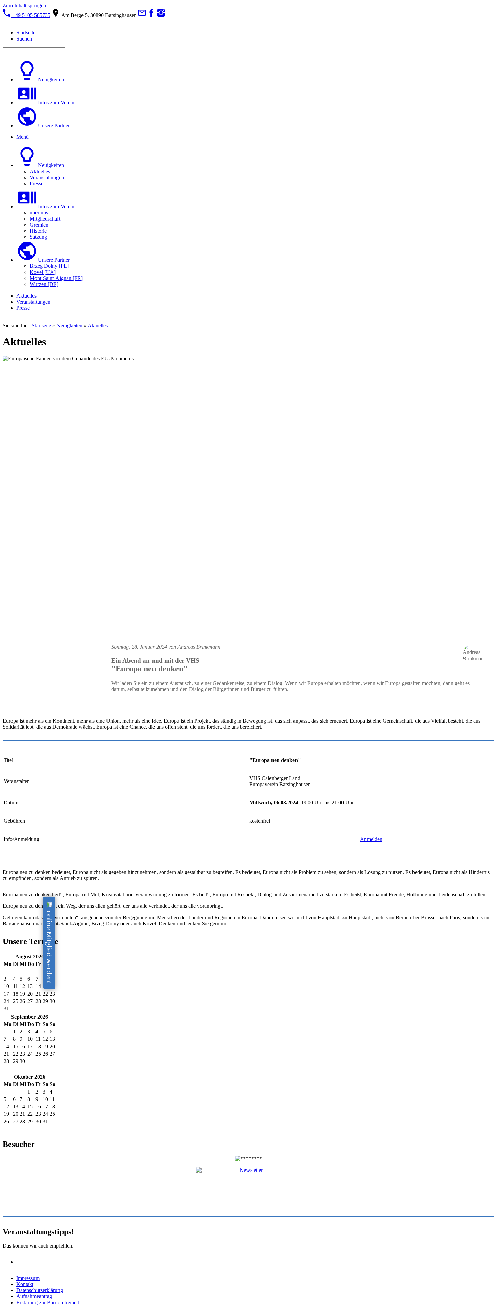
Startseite (41, 325)
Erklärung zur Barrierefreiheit (47, 1302)
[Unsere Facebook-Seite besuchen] (151, 15)
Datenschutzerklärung (39, 1290)
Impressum (28, 1278)
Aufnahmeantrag (34, 1296)
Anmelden (371, 839)
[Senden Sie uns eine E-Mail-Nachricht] (142, 15)
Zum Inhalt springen (24, 5)
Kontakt (24, 1284)
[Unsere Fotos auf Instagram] (161, 15)
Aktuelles (98, 325)
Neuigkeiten (69, 325)
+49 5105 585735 (30, 15)
